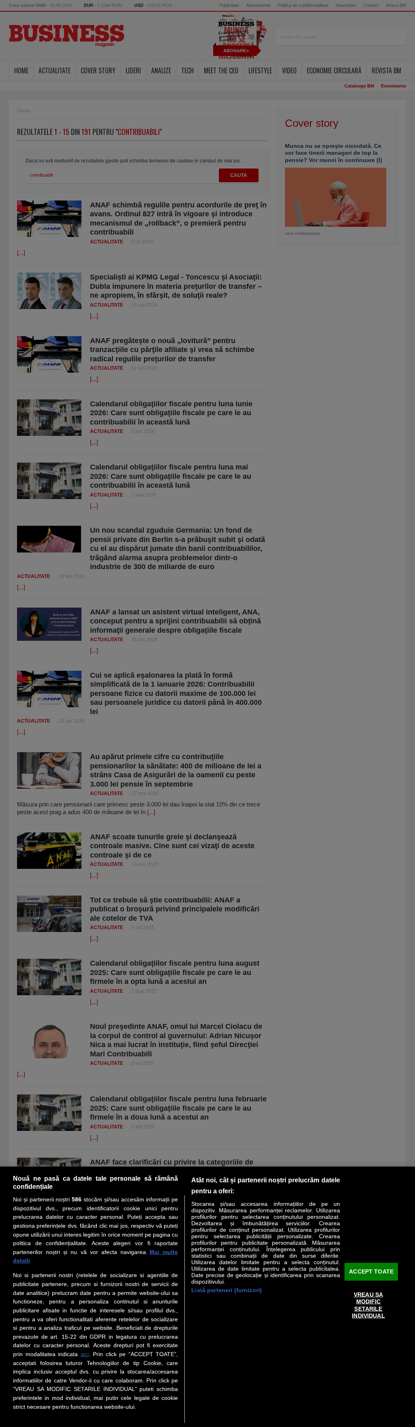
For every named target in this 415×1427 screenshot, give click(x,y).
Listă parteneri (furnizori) (226, 1290)
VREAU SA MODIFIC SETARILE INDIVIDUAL (368, 1305)
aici (85, 1354)
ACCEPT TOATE (371, 1271)
